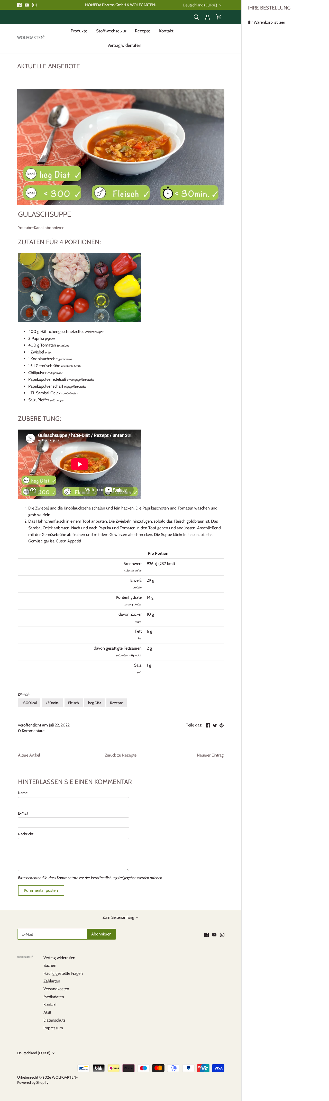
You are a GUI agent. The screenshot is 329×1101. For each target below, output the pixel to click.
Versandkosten (56, 988)
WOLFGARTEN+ (65, 1077)
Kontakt (50, 1004)
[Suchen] (196, 17)
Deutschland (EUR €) (200, 5)
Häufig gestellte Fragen (63, 973)
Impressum (53, 1027)
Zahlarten (51, 981)
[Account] (207, 17)
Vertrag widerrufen (59, 957)
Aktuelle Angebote (48, 66)
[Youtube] (27, 5)
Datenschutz (54, 1020)
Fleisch (73, 702)
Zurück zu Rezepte (120, 755)
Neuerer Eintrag (210, 755)
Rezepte (116, 702)
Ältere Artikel (29, 755)
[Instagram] (34, 5)
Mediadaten (53, 996)
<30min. (52, 702)
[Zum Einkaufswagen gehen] (219, 17)
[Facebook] (19, 5)
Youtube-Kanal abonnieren (41, 227)
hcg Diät (94, 702)
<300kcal (29, 702)
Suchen (49, 965)
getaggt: (24, 693)
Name (23, 793)
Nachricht (25, 834)
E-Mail (23, 813)
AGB (47, 1012)
